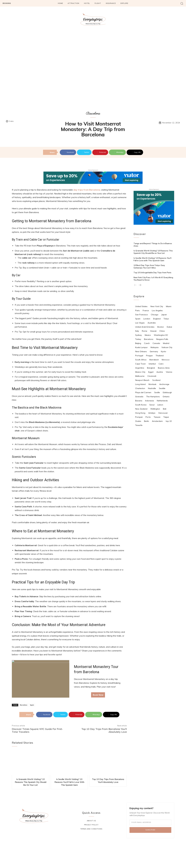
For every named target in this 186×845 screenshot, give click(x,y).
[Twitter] (40, 831)
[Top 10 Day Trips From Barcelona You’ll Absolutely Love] (108, 763)
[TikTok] (33, 831)
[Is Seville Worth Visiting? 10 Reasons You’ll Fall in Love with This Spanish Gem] (69, 763)
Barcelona (93, 113)
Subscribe (150, 830)
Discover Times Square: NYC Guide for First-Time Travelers (37, 730)
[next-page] (140, 285)
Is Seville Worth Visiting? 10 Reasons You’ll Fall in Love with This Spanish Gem (69, 782)
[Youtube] (46, 831)
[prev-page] (135, 285)
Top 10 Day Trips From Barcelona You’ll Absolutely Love (104, 730)
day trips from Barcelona (86, 189)
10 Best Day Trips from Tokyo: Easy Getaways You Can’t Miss (149, 266)
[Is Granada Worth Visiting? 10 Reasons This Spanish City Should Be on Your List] (30, 763)
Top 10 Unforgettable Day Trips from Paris (152, 272)
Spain (32, 705)
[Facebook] (21, 831)
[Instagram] (27, 831)
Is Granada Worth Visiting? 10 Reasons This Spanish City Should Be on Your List (30, 782)
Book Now (98, 694)
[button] (181, 3)
